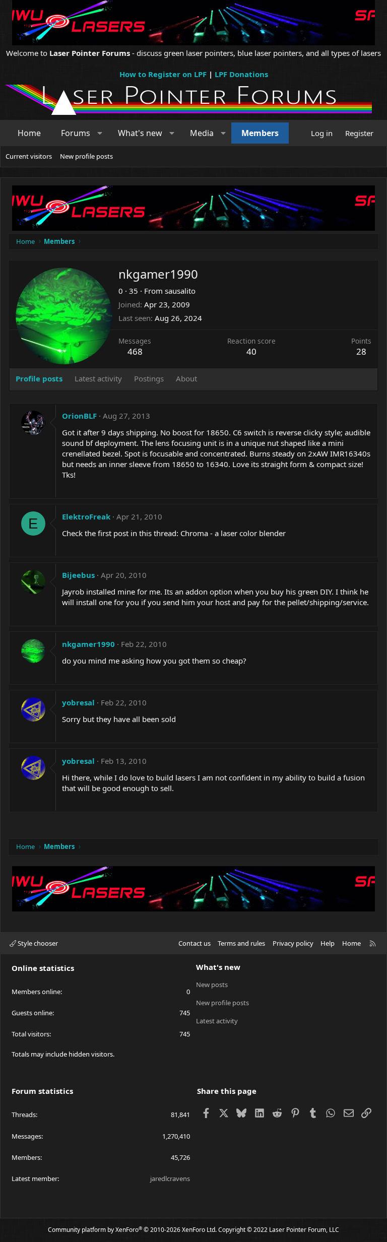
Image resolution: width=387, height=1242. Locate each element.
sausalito (180, 291)
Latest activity (217, 1020)
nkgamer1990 (88, 644)
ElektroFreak (86, 516)
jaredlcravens (170, 1178)
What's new (140, 133)
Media (202, 133)
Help (327, 943)
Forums (75, 133)
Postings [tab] (149, 378)
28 (361, 351)
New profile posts (86, 156)
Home (29, 133)
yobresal (78, 702)
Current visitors (29, 156)
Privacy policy (293, 943)
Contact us (194, 943)
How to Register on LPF (163, 74)
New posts (212, 984)
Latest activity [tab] (98, 378)
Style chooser (37, 943)
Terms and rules (241, 943)
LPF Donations (241, 74)
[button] (100, 133)
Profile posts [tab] (39, 378)
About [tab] (186, 378)
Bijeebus (78, 575)
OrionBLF (79, 416)
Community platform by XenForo (132, 1229)
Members (260, 133)
